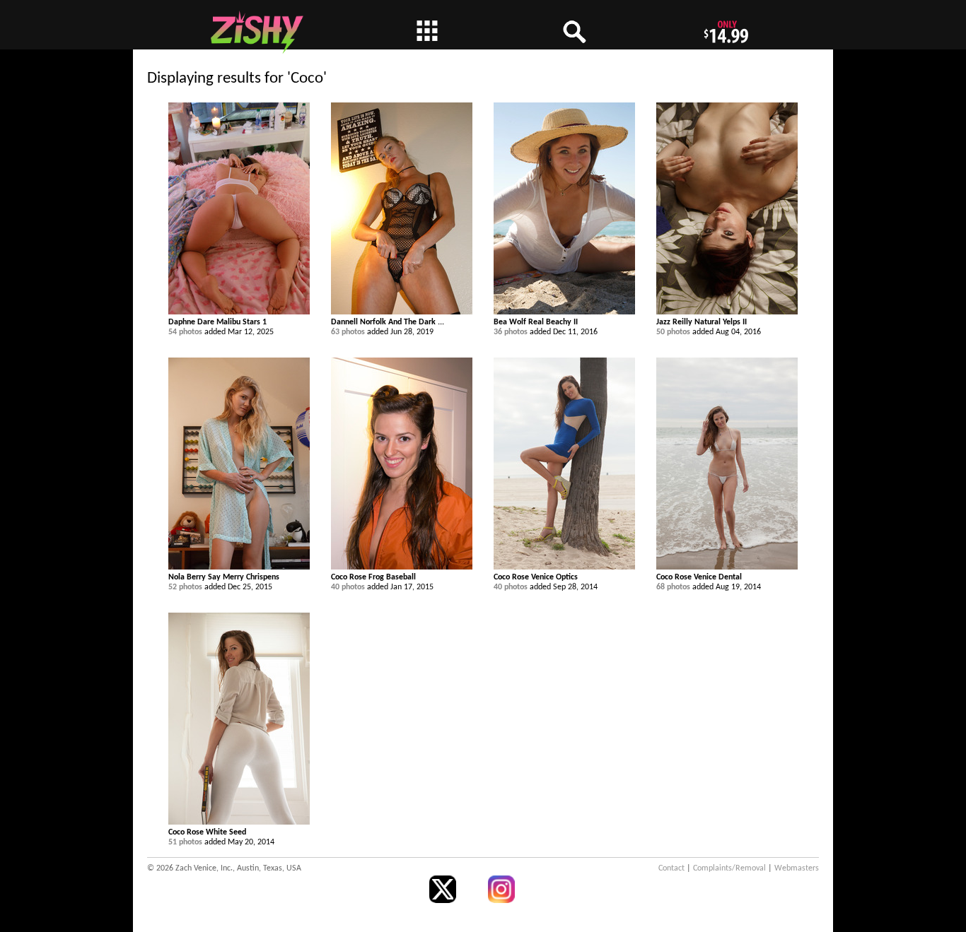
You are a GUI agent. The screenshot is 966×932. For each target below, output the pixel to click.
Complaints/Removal (729, 868)
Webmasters (796, 868)
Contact (671, 868)
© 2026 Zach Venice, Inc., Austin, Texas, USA (224, 868)
